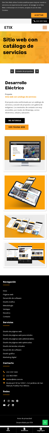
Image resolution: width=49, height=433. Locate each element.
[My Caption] (25, 153)
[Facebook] (4, 401)
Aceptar (38, 15)
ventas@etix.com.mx (14, 379)
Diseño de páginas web (12, 331)
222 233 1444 (12, 372)
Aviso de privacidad (24, 418)
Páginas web (8, 294)
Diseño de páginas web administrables (18, 339)
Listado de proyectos (24, 71)
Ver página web (16, 127)
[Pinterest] (17, 401)
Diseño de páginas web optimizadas (17, 342)
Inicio (5, 291)
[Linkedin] (13, 405)
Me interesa (14, 120)
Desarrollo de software (12, 298)
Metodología (8, 305)
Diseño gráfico (9, 353)
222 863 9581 (12, 375)
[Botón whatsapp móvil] (45, 422)
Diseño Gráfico (9, 302)
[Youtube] (4, 405)
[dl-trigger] (45, 27)
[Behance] (13, 401)
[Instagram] (8, 401)
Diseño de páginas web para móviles (18, 335)
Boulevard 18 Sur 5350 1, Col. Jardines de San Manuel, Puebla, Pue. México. (24, 384)
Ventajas (6, 309)
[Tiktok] (8, 405)
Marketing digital (9, 357)
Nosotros (6, 313)
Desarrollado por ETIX (24, 422)
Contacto (6, 316)
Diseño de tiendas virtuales (14, 346)
